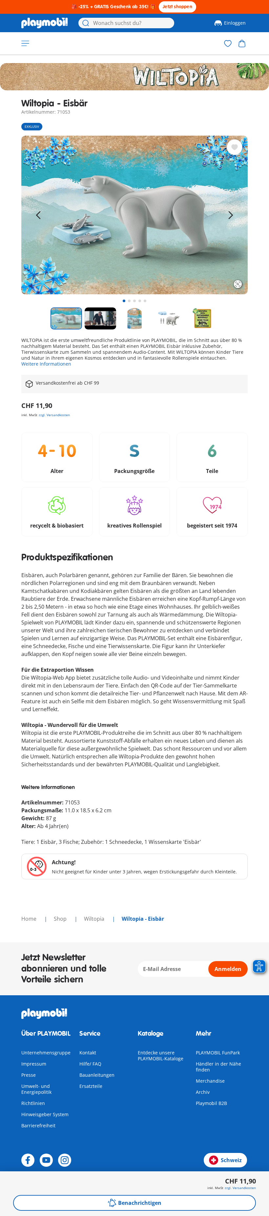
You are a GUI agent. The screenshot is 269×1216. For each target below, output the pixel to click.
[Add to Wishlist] (234, 147)
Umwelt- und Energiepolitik (36, 1089)
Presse (28, 1075)
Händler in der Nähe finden (218, 1067)
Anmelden (228, 969)
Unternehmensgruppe (46, 1052)
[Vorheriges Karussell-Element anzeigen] (38, 215)
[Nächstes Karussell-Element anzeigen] (230, 215)
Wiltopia (95, 918)
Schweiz (231, 1160)
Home (29, 918)
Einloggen (235, 23)
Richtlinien (33, 1103)
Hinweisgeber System (45, 1114)
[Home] (44, 23)
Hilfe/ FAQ (90, 1064)
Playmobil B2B (211, 1103)
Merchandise (210, 1081)
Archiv (203, 1092)
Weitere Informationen (46, 364)
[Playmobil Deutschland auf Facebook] (27, 1160)
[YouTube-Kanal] (46, 1160)
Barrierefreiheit (38, 1125)
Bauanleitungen (96, 1075)
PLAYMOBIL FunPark (218, 1052)
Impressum (33, 1064)
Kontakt (87, 1052)
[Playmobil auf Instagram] (64, 1160)
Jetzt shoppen (177, 7)
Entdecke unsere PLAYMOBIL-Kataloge (160, 1055)
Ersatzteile (90, 1086)
